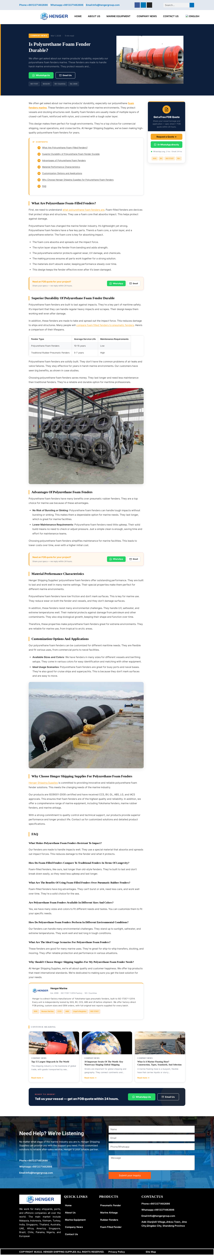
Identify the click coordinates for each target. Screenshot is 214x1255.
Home (78, 16)
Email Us (67, 75)
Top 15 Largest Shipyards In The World (50, 1062)
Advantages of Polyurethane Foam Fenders (62, 160)
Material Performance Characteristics (59, 167)
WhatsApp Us (43, 75)
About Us (94, 16)
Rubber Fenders (109, 1219)
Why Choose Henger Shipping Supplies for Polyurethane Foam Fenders (76, 179)
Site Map (151, 1251)
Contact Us (171, 16)
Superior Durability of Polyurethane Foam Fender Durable (69, 154)
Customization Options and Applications (60, 173)
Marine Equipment (118, 16)
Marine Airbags (109, 1212)
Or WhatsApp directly (168, 144)
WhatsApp (118, 283)
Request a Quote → (167, 136)
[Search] (192, 5)
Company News (147, 16)
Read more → (37, 1078)
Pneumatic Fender (110, 1205)
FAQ (42, 186)
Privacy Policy (116, 1251)
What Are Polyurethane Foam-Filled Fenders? (63, 147)
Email (135, 283)
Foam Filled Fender (111, 1227)
